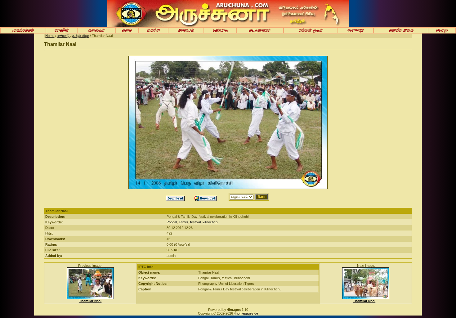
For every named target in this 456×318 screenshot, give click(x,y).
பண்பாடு (63, 36)
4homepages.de (246, 313)
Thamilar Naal (90, 301)
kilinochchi (210, 222)
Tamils (183, 222)
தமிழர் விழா (80, 36)
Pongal (172, 222)
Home (49, 36)
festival (195, 222)
